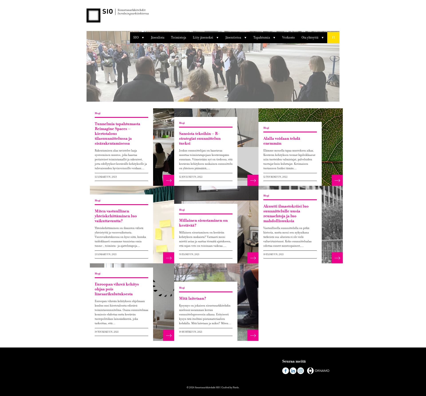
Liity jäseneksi (203, 37)
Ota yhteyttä (310, 37)
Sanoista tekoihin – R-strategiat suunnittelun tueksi (200, 138)
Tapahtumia (261, 37)
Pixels (236, 387)
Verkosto (288, 37)
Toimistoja (178, 37)
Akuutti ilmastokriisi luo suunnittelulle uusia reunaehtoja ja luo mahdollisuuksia (286, 214)
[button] (333, 37)
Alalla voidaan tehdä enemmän (281, 141)
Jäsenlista (157, 37)
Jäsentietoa (233, 37)
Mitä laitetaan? (192, 298)
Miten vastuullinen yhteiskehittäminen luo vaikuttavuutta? (116, 216)
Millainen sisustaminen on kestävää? (203, 223)
